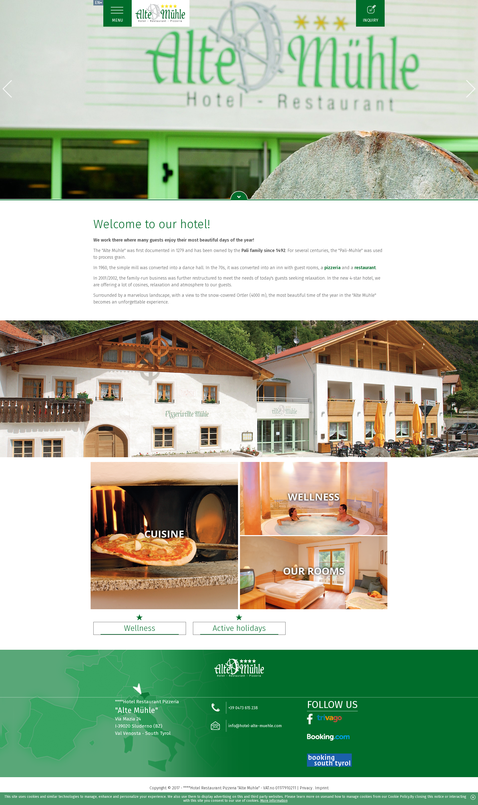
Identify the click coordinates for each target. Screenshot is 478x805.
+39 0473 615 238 (243, 707)
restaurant (365, 267)
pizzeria (332, 267)
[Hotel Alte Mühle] (160, 13)
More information (274, 801)
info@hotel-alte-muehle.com (255, 725)
